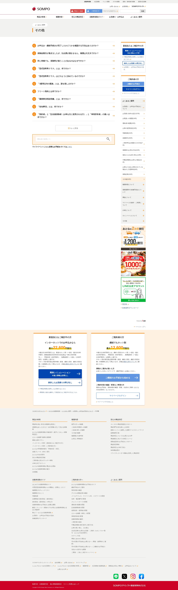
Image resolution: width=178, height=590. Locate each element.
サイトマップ (80, 562)
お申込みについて (130, 566)
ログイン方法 (75, 536)
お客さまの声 (62, 569)
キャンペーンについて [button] (130, 215)
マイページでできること (132, 93)
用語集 (124, 304)
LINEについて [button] (127, 210)
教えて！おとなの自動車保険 (41, 512)
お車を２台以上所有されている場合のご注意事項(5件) (133, 168)
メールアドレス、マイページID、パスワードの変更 (88, 496)
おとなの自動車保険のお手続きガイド (83, 484)
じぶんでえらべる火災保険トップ (43, 566)
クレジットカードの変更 (79, 502)
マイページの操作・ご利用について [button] (132, 204)
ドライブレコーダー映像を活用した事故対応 (125, 453)
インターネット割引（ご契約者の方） (44, 446)
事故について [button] (127, 197)
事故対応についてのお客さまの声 (121, 436)
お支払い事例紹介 (77, 439)
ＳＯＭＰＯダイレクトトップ (41, 562)
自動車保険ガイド (39, 480)
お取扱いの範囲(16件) (130, 118)
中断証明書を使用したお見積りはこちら (134, 58)
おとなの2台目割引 (38, 454)
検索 (142, 11)
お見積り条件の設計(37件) (131, 113)
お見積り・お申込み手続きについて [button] (132, 108)
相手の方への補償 (77, 424)
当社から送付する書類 (78, 549)
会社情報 (57, 562)
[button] (41, 16)
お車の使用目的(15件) (130, 128)
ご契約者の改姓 (76, 522)
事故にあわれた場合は (78, 538)
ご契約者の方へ (77, 480)
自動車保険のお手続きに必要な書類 (43, 504)
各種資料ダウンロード (130, 308)
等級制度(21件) (127, 133)
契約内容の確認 (76, 490)
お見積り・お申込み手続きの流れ (134, 68)
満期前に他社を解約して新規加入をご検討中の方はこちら (58, 392)
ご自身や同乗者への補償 (79, 427)
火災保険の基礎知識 (98, 566)
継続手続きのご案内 (77, 487)
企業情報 (125, 6)
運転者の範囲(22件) (129, 123)
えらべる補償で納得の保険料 (41, 437)
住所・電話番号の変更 (78, 499)
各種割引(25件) (127, 138)
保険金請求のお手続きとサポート (121, 441)
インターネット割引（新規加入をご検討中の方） (48, 443)
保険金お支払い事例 (114, 566)
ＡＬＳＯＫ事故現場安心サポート (121, 424)
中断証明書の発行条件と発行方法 (82, 525)
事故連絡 (78, 11)
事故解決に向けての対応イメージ (121, 439)
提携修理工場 (115, 433)
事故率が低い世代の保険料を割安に (43, 424)
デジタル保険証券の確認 (79, 493)
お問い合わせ (114, 6)
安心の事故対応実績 (38, 457)
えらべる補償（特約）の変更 (80, 513)
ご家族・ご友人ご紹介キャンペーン (83, 552)
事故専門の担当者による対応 (120, 427)
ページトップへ (141, 327)
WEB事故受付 (115, 450)
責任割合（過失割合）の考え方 (42, 502)
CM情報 (34, 472)
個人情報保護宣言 (56, 584)
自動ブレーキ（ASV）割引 (41, 452)
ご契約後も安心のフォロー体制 (42, 460)
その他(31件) (127, 179)
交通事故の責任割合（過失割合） (43, 499)
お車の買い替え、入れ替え (80, 528)
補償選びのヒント (38, 493)
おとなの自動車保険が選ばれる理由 (43, 466)
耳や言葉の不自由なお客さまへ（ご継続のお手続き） (88, 546)
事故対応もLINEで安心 (118, 447)
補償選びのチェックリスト (41, 490)
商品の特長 (36, 419)
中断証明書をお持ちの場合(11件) (132, 161)
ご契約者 (95, 11)
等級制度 (35, 496)
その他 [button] (125, 221)
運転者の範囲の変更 (77, 504)
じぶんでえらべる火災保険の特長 (68, 566)
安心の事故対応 (116, 419)
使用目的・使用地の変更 (79, 510)
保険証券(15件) (127, 174)
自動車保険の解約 (77, 519)
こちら (69, 147)
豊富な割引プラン (71, 364)
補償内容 (74, 419)
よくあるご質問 (128, 101)
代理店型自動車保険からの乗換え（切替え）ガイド (49, 487)
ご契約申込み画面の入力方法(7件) (133, 144)
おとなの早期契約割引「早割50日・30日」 (46, 449)
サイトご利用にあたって (71, 584)
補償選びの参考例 (77, 436)
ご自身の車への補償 (77, 430)
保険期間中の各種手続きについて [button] (132, 191)
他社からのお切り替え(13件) (132, 155)
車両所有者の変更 (77, 516)
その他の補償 (75, 433)
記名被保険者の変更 (77, 507)
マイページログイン (109, 11)
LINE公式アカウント (39, 463)
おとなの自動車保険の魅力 (41, 469)
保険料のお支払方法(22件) (131, 150)
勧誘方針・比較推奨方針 (40, 584)
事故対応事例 (115, 444)
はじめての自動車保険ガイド (41, 484)
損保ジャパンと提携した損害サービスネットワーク (127, 430)
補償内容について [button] (128, 184)
